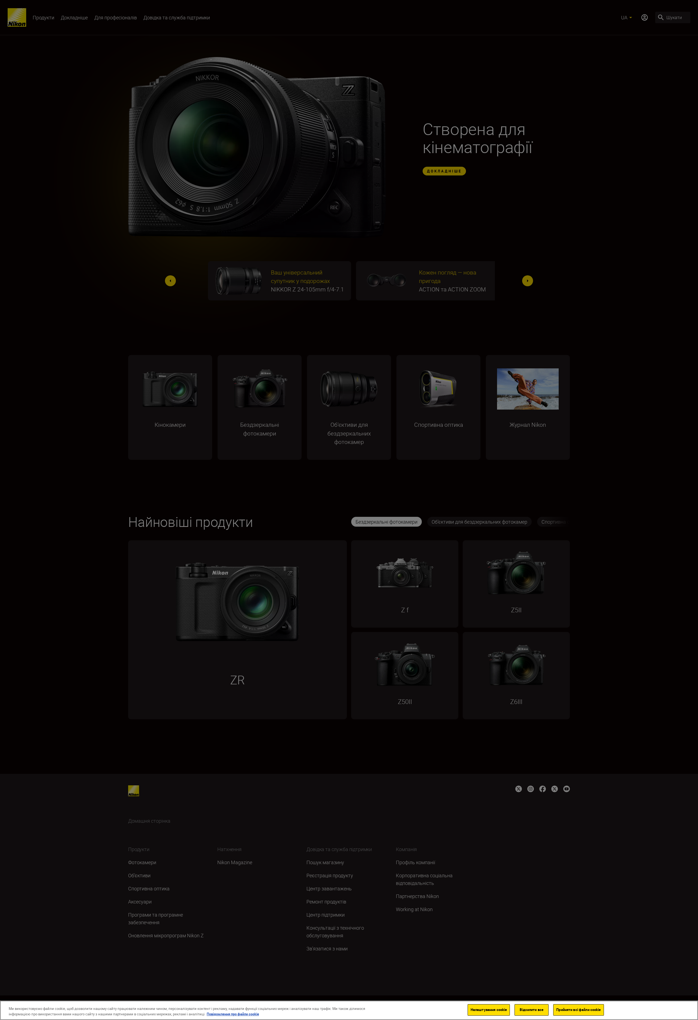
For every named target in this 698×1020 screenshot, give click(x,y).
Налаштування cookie (489, 1009)
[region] (349, 1010)
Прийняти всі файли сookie (578, 1009)
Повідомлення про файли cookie (233, 1014)
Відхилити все (531, 1009)
